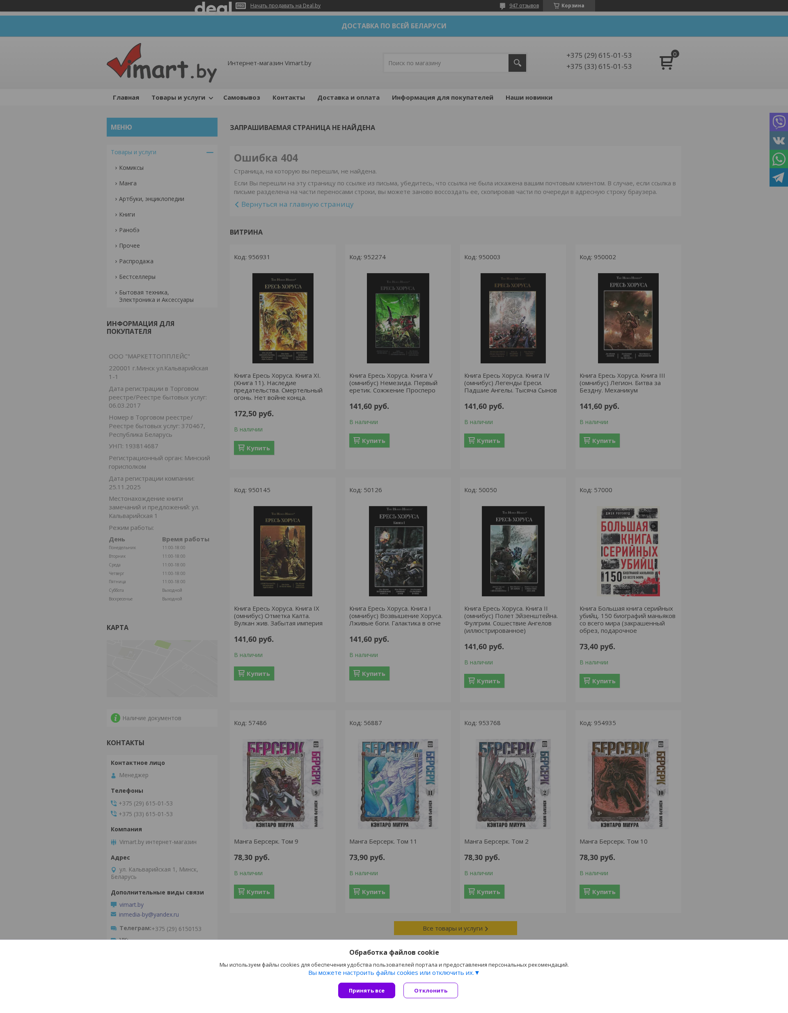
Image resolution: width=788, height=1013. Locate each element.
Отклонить (430, 990)
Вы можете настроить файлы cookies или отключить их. (391, 972)
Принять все (367, 990)
